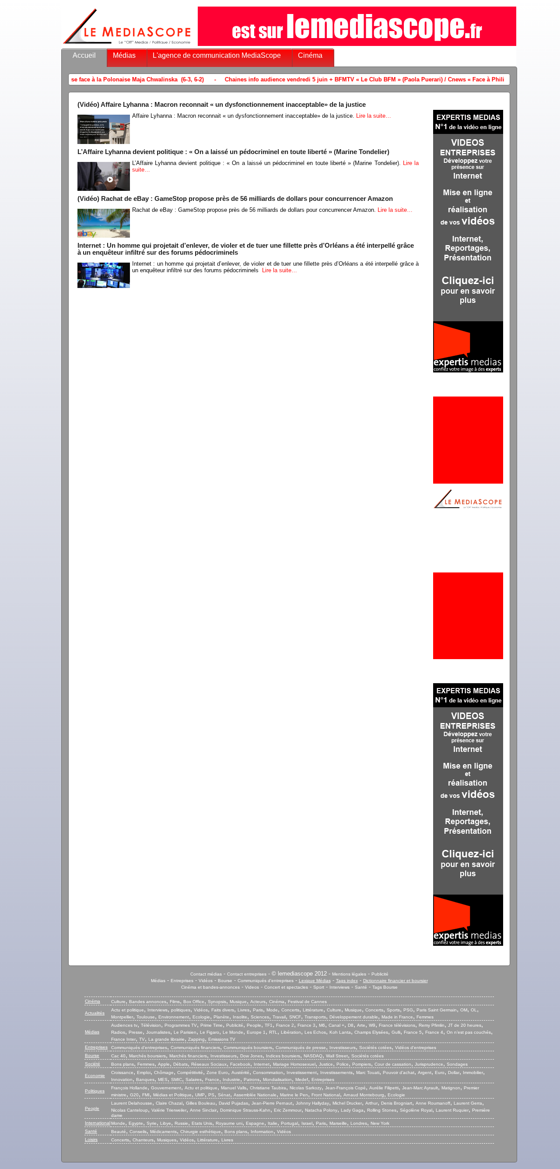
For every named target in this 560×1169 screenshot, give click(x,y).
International (97, 1122)
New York (380, 1123)
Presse (136, 1032)
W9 (372, 1025)
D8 (351, 1025)
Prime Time (211, 1025)
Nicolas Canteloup (129, 1110)
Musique (238, 1001)
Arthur (371, 1103)
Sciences (260, 1017)
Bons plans (122, 1064)
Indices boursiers (283, 1055)
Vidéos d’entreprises (415, 1047)
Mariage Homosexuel (294, 1064)
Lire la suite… (373, 115)
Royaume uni (229, 1123)
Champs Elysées (371, 1032)
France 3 (306, 1025)
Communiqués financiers (195, 1047)
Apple (164, 1064)
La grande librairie (166, 1039)
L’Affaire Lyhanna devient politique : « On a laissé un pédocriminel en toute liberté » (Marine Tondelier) (233, 151)
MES (163, 1079)
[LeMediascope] (126, 45)
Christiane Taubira (268, 1087)
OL (474, 1010)
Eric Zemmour (287, 1110)
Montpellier (122, 1017)
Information (262, 1131)
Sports (393, 1010)
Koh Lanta (340, 1032)
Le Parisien (185, 1032)
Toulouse (145, 1017)
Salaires (194, 1079)
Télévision (151, 1025)
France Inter (123, 1039)
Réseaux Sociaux (209, 1064)
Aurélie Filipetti (384, 1087)
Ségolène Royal (416, 1110)
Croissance (122, 1072)
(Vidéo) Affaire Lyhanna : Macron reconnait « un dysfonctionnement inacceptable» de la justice (221, 104)
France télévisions (397, 1025)
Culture (118, 1001)
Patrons (251, 1079)
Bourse (225, 980)
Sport (318, 987)
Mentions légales (349, 974)
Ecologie (201, 1017)
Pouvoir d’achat (398, 1072)
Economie (95, 1075)
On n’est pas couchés (469, 1032)
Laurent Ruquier (452, 1110)
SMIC (176, 1079)
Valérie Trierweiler (168, 1110)
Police (342, 1064)
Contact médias (206, 974)
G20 (134, 1094)
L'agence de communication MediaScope (217, 55)
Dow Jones (251, 1055)
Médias (124, 55)
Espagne (255, 1123)
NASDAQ (313, 1055)
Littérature (313, 1010)
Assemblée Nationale (255, 1094)
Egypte (136, 1123)
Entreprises (182, 980)
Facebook (240, 1064)
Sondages (457, 1064)
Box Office (193, 1001)
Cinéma (310, 55)
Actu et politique (127, 1010)
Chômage (164, 1072)
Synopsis (217, 1001)
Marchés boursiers (147, 1055)
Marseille (338, 1123)
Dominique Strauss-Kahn (245, 1110)
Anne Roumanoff (433, 1103)
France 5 (413, 1032)
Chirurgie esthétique (200, 1131)
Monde (118, 1123)
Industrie (231, 1079)
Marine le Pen (294, 1094)
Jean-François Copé (345, 1087)
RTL (273, 1032)
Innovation (122, 1079)
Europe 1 (256, 1032)
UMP (200, 1094)
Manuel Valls (233, 1087)
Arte (361, 1025)
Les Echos (315, 1032)
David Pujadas (233, 1103)
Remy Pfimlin (431, 1025)
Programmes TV (180, 1025)
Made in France (397, 1017)
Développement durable (353, 1017)
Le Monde (233, 1032)
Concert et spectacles (286, 987)
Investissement (302, 1072)
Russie (181, 1123)
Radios (118, 1032)
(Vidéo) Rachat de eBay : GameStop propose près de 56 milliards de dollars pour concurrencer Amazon (235, 198)
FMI (146, 1094)
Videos (252, 987)
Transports (315, 1017)
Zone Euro (217, 1072)
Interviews (339, 987)
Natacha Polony (321, 1110)
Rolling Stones (381, 1110)
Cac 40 (118, 1055)
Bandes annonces (147, 1001)
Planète (221, 1017)
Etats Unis (202, 1123)
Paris (258, 1010)
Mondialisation (277, 1079)
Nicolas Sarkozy (306, 1087)
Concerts (290, 1010)
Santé (361, 987)
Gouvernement (166, 1087)
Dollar (453, 1072)
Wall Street (337, 1055)
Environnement (173, 1017)
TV (142, 1039)
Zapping (196, 1039)
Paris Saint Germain (436, 1010)
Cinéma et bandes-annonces (210, 987)
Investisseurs (342, 1047)
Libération (291, 1032)
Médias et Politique (172, 1094)
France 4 (434, 1032)
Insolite (240, 1017)
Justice (326, 1064)
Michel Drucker (347, 1103)
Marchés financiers (188, 1055)
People (254, 1025)
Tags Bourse (385, 987)
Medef (301, 1079)
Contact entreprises (246, 974)
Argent (424, 1072)
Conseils (138, 1131)
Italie (272, 1123)
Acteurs (258, 1001)
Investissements (336, 1072)
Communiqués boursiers (248, 1047)
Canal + (336, 1025)
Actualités (95, 1013)
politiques (180, 1010)
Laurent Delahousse (131, 1103)
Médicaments (163, 1131)
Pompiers (361, 1064)
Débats (180, 1064)
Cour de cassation (392, 1064)
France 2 (285, 1025)
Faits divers (222, 1010)
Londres (358, 1123)
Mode (272, 1010)
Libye (165, 1123)
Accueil (84, 55)
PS (211, 1094)
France (212, 1079)
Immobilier (473, 1072)
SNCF (295, 1017)
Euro (439, 1072)
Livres (243, 1010)
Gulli (396, 1032)
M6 (322, 1025)
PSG (408, 1010)
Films (175, 1001)
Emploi (143, 1072)
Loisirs (91, 1139)
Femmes (425, 1017)
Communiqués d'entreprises (266, 980)
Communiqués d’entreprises (139, 1047)
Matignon (450, 1087)
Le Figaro (209, 1032)
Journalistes (158, 1032)
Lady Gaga (352, 1110)
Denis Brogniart (396, 1103)
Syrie (152, 1123)
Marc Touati (367, 1072)
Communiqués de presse (301, 1047)
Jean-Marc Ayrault (420, 1087)
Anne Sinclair (203, 1110)
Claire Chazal (169, 1103)
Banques (145, 1079)
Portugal (289, 1123)
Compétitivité (190, 1072)
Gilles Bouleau (200, 1103)
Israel (306, 1123)
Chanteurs (143, 1139)
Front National (326, 1094)
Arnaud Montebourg (363, 1094)
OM (463, 1010)
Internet (262, 1064)
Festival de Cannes (307, 1001)
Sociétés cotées (375, 1047)
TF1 (269, 1025)
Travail (279, 1017)
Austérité (240, 1072)
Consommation (268, 1072)
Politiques (95, 1090)
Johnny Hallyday (312, 1103)
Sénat (224, 1094)
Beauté (118, 1131)
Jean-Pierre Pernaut (272, 1103)
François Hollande (129, 1087)
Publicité (379, 974)
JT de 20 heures (464, 1025)
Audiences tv (124, 1025)
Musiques (166, 1139)
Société (92, 1063)
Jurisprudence (429, 1064)
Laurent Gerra (468, 1103)
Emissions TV (221, 1039)
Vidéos (206, 980)
